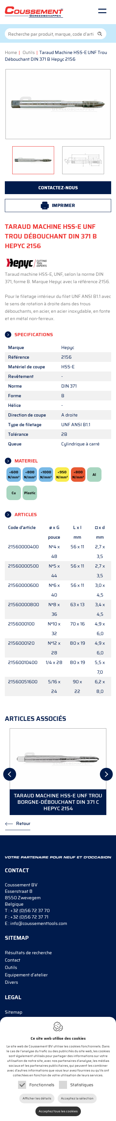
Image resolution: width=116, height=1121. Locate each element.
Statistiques (81, 1084)
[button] (99, 33)
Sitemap (13, 1012)
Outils (29, 52)
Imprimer (63, 205)
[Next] (106, 774)
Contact (12, 960)
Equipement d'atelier (26, 974)
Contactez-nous (58, 187)
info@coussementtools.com (38, 923)
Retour (23, 823)
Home (11, 52)
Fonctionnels (41, 1084)
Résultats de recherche (28, 952)
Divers (11, 982)
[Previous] (9, 774)
